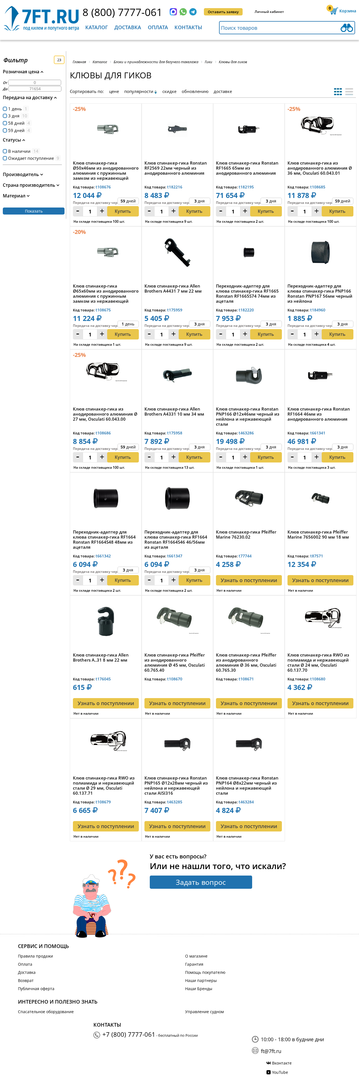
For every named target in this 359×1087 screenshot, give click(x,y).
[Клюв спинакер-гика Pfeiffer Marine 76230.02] (249, 500)
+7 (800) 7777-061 (128, 1034)
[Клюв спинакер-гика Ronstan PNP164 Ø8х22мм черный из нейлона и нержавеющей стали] (249, 746)
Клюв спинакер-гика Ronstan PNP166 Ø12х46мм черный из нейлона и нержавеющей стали (247, 416)
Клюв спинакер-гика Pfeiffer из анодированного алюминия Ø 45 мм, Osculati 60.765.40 (174, 662)
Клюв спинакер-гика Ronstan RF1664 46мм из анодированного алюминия (318, 414)
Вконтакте (282, 1063)
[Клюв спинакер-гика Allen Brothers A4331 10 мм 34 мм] (177, 377)
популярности (138, 91)
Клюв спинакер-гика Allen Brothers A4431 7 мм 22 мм (173, 288)
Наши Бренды (198, 988)
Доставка (127, 27)
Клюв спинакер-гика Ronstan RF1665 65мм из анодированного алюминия (247, 168)
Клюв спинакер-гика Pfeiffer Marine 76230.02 (246, 534)
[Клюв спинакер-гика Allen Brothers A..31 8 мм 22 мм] (106, 623)
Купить (123, 211)
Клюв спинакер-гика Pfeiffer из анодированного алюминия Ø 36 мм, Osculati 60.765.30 (246, 662)
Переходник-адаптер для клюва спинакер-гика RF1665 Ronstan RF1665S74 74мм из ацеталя (247, 293)
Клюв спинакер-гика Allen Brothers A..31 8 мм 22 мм (101, 657)
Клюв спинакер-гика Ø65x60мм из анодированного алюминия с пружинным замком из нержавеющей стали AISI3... (106, 293)
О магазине (196, 956)
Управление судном (204, 1011)
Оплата (158, 27)
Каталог (96, 27)
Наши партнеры (201, 980)
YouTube (280, 1072)
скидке (169, 91)
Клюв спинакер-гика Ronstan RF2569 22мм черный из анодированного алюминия (175, 168)
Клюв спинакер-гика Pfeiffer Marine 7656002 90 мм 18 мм (318, 534)
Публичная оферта (36, 988)
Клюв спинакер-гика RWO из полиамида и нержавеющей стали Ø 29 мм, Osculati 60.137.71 (104, 785)
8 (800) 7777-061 (122, 12)
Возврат (26, 980)
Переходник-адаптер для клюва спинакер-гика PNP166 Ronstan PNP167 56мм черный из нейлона (319, 293)
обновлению (195, 91)
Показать (34, 211)
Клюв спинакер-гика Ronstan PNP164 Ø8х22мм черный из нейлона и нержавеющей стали (247, 785)
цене (114, 91)
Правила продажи (35, 956)
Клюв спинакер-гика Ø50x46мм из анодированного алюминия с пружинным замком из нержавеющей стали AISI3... (106, 170)
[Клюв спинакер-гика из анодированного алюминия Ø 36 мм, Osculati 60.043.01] (320, 131)
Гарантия (194, 964)
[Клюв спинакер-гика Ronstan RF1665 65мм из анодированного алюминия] (249, 131)
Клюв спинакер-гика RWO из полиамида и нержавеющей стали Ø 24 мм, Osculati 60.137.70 (318, 662)
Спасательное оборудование (46, 1011)
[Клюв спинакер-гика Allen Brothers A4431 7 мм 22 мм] (177, 254)
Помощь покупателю (205, 972)
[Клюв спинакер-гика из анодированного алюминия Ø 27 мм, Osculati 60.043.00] (106, 377)
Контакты (188, 27)
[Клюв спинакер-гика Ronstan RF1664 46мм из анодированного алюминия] (320, 377)
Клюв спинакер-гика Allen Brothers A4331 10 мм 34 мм (174, 411)
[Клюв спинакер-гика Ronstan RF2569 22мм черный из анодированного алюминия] (177, 131)
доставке (223, 91)
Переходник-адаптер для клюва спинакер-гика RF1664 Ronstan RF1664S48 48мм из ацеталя (104, 539)
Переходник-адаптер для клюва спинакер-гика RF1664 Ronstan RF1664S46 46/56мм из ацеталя (175, 539)
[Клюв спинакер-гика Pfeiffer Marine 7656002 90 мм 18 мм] (320, 500)
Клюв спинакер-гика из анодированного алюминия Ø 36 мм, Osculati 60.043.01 (319, 168)
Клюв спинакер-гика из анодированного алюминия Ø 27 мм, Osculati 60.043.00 (105, 414)
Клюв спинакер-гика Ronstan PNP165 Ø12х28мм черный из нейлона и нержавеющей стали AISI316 (176, 785)
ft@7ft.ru (271, 1051)
